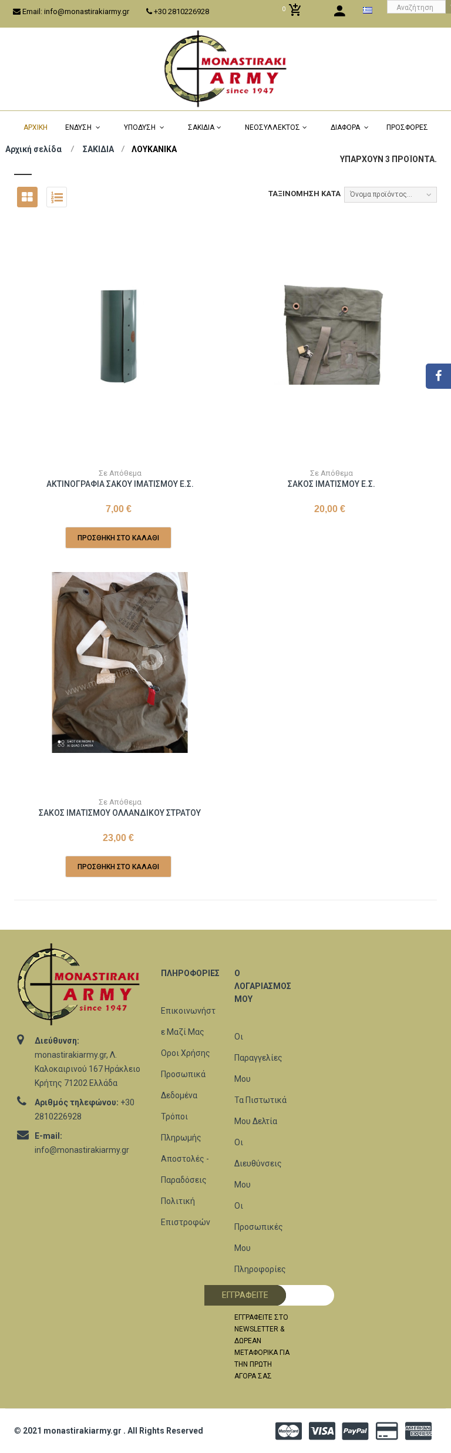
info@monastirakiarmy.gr (82, 1150)
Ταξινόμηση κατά (304, 193)
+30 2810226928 (180, 11)
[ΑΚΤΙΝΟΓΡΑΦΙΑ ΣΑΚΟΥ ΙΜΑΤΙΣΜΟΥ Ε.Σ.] (119, 333)
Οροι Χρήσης (185, 1053)
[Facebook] (438, 376)
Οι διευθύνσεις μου (258, 1163)
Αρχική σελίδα (33, 149)
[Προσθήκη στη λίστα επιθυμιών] (92, 453)
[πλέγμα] (27, 197)
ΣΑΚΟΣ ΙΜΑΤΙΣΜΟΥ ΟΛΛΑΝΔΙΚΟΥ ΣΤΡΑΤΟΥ (120, 813)
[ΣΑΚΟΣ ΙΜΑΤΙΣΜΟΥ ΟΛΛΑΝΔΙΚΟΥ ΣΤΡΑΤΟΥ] (119, 662)
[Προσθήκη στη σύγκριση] (145, 453)
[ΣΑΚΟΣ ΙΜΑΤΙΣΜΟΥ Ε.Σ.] (331, 333)
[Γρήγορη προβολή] (118, 453)
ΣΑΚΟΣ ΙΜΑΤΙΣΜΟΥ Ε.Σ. (331, 484)
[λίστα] (56, 197)
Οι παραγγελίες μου (258, 1058)
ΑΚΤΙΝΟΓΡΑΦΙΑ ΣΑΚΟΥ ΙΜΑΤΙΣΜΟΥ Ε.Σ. (120, 484)
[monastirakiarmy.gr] (225, 69)
